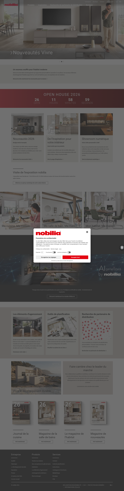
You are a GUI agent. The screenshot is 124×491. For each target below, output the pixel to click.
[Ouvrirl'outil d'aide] (122, 248)
